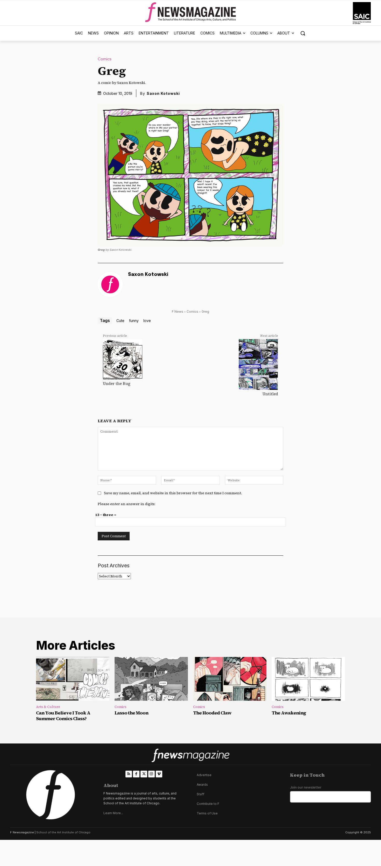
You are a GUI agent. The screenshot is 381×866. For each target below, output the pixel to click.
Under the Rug (116, 383)
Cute (120, 320)
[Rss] (128, 774)
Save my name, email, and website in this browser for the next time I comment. (173, 493)
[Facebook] (136, 774)
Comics (104, 59)
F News (177, 311)
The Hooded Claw (212, 713)
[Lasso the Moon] (151, 679)
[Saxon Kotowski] (110, 284)
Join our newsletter (305, 787)
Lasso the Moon (131, 713)
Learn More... (113, 813)
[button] (303, 33)
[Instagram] (151, 774)
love (147, 320)
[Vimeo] (159, 774)
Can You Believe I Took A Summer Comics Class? (63, 716)
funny (134, 320)
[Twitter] (143, 774)
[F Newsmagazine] (362, 13)
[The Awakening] (308, 679)
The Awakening (289, 713)
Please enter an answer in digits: (126, 503)
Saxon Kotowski (163, 93)
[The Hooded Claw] (229, 679)
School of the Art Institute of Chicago (63, 832)
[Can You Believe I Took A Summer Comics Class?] (72, 679)
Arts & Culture (48, 707)
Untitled (270, 394)
